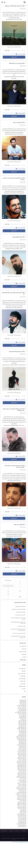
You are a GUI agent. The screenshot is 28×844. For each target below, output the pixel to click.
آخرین (20, 596)
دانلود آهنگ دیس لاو (21, 673)
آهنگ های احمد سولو (22, 723)
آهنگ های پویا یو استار (22, 735)
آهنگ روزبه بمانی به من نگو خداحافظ (16, 63)
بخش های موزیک (22, 668)
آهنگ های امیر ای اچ (22, 724)
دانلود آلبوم (23, 671)
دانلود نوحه (23, 688)
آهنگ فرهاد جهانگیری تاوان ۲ (18, 237)
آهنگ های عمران (23, 779)
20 (19, 591)
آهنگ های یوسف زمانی (22, 826)
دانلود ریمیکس (22, 683)
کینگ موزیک (24, 649)
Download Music (9, 19)
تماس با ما (17, 830)
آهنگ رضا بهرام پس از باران (18, 122)
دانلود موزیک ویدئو (22, 686)
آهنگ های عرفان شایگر (22, 780)
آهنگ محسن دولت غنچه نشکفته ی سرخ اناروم (14, 6)
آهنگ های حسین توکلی (22, 739)
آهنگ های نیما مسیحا (22, 821)
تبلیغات (11, 830)
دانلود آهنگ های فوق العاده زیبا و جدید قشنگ (20, 842)
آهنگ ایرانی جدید (23, 646)
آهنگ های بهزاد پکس (22, 731)
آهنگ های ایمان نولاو (22, 721)
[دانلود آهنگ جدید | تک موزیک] (24, 2)
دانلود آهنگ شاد (22, 676)
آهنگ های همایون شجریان (21, 823)
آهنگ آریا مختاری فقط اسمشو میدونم (16, 351)
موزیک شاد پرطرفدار (22, 651)
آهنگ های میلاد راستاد (22, 808)
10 (8, 591)
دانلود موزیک (24, 654)
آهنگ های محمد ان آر (22, 818)
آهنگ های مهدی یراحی (22, 815)
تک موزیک (14, 12)
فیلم (24, 691)
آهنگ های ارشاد (23, 719)
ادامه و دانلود (14, 57)
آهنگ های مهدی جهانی (22, 817)
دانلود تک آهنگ (22, 681)
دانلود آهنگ (17, 47)
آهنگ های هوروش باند (22, 822)
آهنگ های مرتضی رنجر (22, 819)
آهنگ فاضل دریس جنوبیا (19, 524)
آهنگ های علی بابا (23, 781)
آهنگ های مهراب (23, 810)
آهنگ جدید (24, 657)
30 (8, 594)
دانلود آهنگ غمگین (22, 678)
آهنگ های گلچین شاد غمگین (21, 736)
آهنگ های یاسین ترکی (22, 825)
